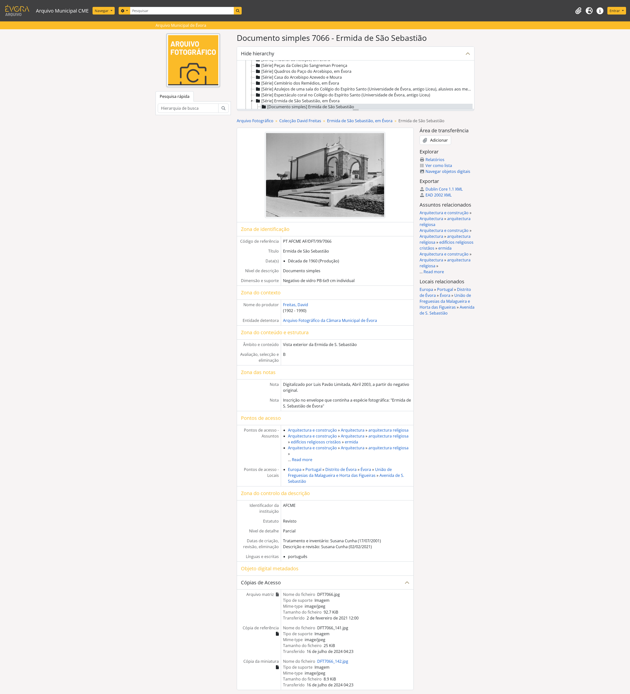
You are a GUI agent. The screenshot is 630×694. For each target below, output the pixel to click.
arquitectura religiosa (388, 430)
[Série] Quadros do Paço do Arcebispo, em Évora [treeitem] (306, 71)
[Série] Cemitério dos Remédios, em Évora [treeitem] (300, 83)
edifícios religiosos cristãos (316, 442)
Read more (302, 459)
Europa (294, 469)
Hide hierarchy (257, 53)
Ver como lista (438, 165)
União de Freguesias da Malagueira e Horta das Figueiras (445, 301)
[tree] (355, 85)
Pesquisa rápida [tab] (174, 96)
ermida (351, 442)
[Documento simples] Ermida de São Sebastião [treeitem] (310, 106)
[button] (578, 10)
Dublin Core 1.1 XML (444, 189)
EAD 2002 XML (438, 195)
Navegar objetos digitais (447, 171)
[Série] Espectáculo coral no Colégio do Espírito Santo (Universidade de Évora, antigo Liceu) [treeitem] (345, 95)
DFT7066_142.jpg (332, 661)
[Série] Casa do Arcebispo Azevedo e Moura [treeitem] (301, 77)
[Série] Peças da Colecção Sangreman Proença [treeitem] (304, 65)
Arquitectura (352, 430)
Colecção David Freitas (300, 120)
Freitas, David (295, 304)
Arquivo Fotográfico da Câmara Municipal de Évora (330, 320)
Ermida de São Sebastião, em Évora (360, 120)
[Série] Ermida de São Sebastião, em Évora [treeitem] (300, 101)
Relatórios (434, 159)
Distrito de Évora (341, 469)
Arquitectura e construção (312, 430)
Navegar (102, 10)
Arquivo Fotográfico (255, 120)
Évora (366, 469)
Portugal (313, 469)
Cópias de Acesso (261, 582)
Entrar (615, 10)
